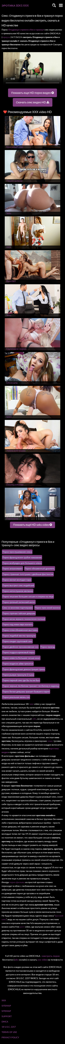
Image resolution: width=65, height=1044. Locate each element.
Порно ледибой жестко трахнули (19, 635)
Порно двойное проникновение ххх (20, 646)
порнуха (6, 37)
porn (22, 926)
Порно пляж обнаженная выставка (20, 630)
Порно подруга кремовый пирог (18, 652)
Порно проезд (47, 646)
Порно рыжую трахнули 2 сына (18, 674)
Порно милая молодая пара (16, 579)
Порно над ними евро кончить (17, 624)
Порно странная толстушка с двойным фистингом (27, 574)
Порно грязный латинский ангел (18, 602)
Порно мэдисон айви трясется (17, 663)
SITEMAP (6, 1005)
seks (34, 718)
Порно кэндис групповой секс (17, 641)
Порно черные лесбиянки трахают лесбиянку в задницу (30, 686)
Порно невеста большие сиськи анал (21, 658)
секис (50, 741)
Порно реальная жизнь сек (16, 697)
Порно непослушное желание (17, 591)
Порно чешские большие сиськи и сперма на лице (27, 596)
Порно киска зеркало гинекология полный (23, 619)
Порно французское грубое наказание (22, 557)
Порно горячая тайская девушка (18, 613)
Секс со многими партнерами (17, 607)
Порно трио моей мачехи (47, 607)
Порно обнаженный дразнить (40, 568)
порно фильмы (17, 882)
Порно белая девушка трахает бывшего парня (26, 691)
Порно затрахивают (12, 568)
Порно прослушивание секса (17, 551)
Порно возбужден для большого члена (22, 563)
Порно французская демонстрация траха (23, 669)
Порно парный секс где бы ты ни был (21, 680)
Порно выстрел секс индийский (18, 585)
